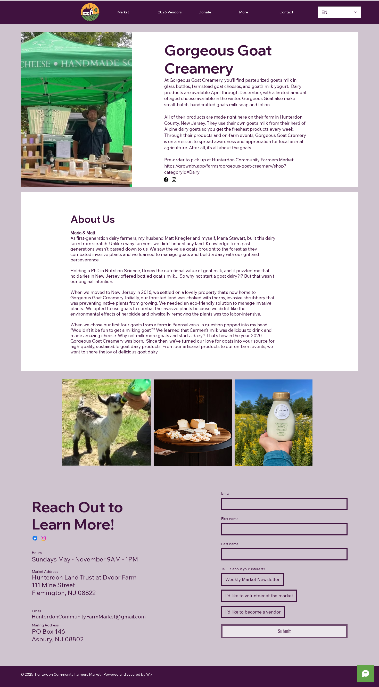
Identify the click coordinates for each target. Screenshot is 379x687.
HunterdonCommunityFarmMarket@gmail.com (89, 616)
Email (225, 493)
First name (229, 518)
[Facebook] (166, 180)
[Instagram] (174, 180)
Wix (149, 674)
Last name (229, 544)
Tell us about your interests (243, 569)
